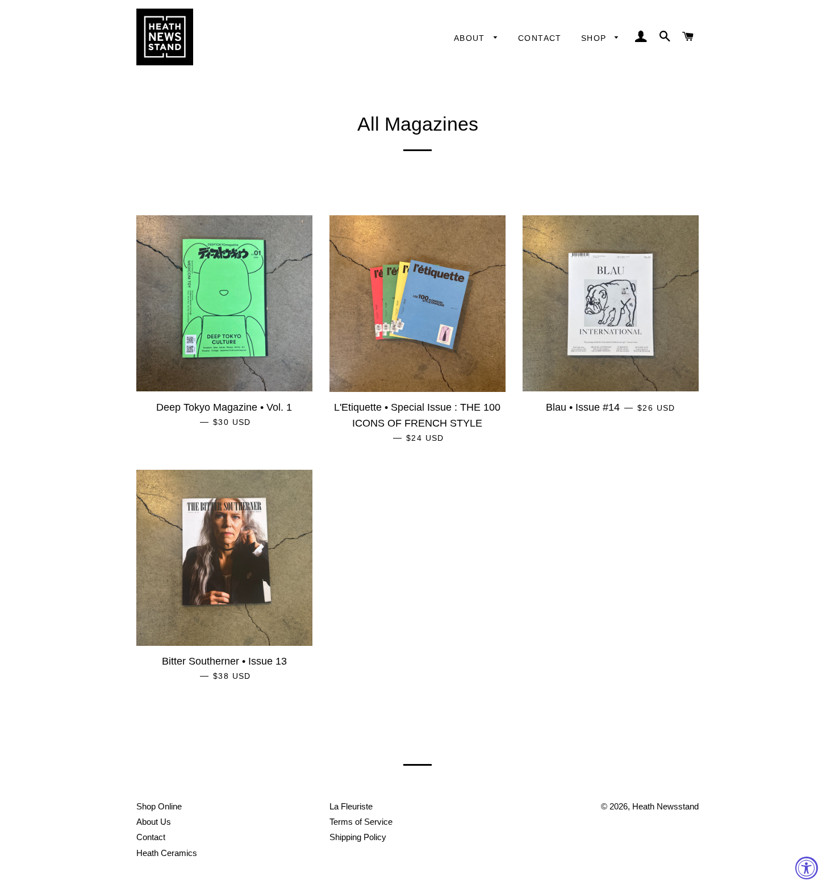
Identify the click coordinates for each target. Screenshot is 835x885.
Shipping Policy (357, 837)
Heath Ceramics (166, 853)
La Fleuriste (351, 806)
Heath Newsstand (665, 806)
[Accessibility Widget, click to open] (806, 868)
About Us (153, 821)
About (471, 38)
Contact (540, 38)
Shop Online (159, 806)
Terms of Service (361, 821)
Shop (595, 38)
